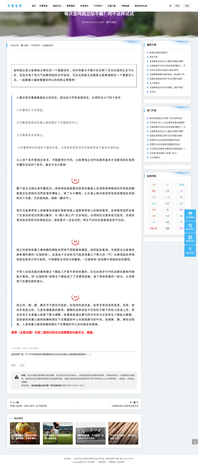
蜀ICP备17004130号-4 (124, 458)
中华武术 (35, 45)
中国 (154, 197)
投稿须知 (102, 462)
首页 (26, 45)
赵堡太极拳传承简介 (159, 52)
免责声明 (121, 462)
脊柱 (55, 193)
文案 (181, 216)
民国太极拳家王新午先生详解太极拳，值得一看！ (172, 78)
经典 (154, 203)
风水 (167, 203)
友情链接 (112, 462)
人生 (167, 197)
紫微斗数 (153, 228)
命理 (167, 216)
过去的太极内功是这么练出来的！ (165, 70)
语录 (167, 228)
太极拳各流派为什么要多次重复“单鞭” (167, 61)
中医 (181, 197)
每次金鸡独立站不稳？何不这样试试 (99, 13)
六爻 (167, 191)
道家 (167, 222)
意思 (181, 210)
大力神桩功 (155, 83)
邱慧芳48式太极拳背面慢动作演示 (165, 140)
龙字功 (153, 91)
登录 (187, 5)
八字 (154, 185)
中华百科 (91, 462)
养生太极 (154, 56)
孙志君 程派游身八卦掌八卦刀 (163, 153)
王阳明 (181, 185)
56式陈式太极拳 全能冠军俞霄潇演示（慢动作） (171, 148)
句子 (181, 203)
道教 (154, 216)
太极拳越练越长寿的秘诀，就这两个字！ (168, 74)
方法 (154, 210)
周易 (154, 191)
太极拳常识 (47, 45)
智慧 (181, 228)
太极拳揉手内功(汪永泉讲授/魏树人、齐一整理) (171, 65)
